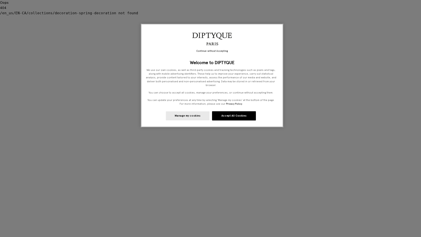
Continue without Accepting (212, 51)
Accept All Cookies (233, 115)
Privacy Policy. (234, 103)
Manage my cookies (188, 115)
